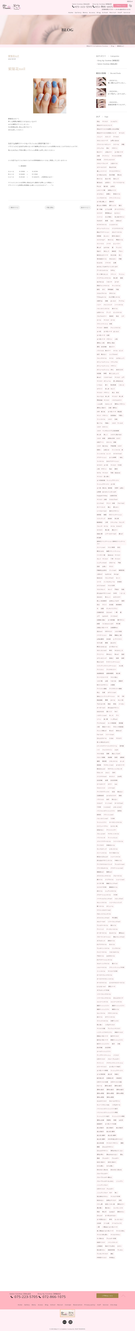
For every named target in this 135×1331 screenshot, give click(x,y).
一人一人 (122, 593)
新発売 (99, 814)
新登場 (99, 515)
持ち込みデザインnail (104, 593)
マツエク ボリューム (104, 381)
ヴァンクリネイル (102, 1021)
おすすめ (106, 247)
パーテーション (102, 635)
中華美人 (112, 1257)
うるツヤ (109, 282)
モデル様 (99, 643)
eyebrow (108, 574)
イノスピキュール (109, 582)
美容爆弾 (119, 604)
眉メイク (109, 711)
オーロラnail (119, 803)
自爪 (108, 799)
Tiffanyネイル (101, 297)
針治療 (99, 537)
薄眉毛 (109, 1120)
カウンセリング (102, 658)
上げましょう (120, 358)
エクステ (99, 213)
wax (112, 221)
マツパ (104, 604)
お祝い (104, 566)
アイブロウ (100, 845)
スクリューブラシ (102, 826)
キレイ (110, 589)
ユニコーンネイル (102, 1002)
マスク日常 (111, 585)
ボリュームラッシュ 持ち (105, 369)
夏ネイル (99, 879)
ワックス (119, 247)
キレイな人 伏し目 (103, 396)
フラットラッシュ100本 (116, 967)
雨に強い (99, 1025)
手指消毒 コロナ (116, 446)
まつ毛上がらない (110, 1215)
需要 (108, 753)
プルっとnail (101, 834)
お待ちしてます (114, 601)
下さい (121, 251)
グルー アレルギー (113, 1059)
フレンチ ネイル (102, 526)
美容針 (110, 518)
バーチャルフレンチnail (104, 898)
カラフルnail (101, 585)
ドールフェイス (117, 1223)
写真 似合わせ (115, 473)
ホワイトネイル (110, 1017)
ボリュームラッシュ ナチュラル (107, 362)
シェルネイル (113, 224)
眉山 (121, 1154)
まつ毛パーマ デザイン (104, 339)
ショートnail (120, 879)
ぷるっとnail (117, 807)
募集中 (121, 681)
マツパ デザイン (102, 415)
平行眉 (118, 624)
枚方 (113, 1044)
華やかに (109, 654)
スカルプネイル (102, 293)
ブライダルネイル (102, 868)
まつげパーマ (120, 765)
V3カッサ (100, 772)
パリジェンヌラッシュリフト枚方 (107, 1108)
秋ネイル (99, 179)
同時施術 (110, 289)
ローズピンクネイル (115, 822)
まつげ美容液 (101, 1074)
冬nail (111, 730)
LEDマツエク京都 (102, 1082)
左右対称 (108, 1047)
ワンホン (120, 1250)
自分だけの (119, 369)
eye (116, 784)
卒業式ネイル (111, 845)
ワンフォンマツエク (114, 1028)
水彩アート (100, 442)
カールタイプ (101, 784)
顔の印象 (99, 1047)
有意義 (99, 373)
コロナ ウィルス (117, 423)
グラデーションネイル (104, 895)
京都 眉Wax (113, 408)
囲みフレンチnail (119, 937)
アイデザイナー (111, 669)
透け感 (107, 530)
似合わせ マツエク (114, 555)
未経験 (110, 757)
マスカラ (119, 738)
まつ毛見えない (102, 1219)
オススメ (112, 776)
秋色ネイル (116, 194)
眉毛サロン (120, 1212)
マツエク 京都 (102, 499)
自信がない (100, 830)
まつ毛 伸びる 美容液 (104, 488)
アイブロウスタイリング (104, 864)
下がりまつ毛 (101, 704)
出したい (106, 236)
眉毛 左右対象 (102, 347)
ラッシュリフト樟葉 (118, 1116)
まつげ (117, 282)
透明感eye (108, 213)
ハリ (98, 750)
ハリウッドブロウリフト (104, 1032)
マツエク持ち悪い (102, 1234)
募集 (106, 643)
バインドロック (113, 1242)
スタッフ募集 (101, 757)
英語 (98, 1212)
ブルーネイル (117, 876)
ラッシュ (121, 274)
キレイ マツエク (102, 559)
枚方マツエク (115, 1036)
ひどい (120, 1246)
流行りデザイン (114, 511)
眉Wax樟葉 (100, 1093)
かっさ (122, 761)
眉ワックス (112, 205)
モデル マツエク (102, 473)
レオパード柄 (101, 190)
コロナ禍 (99, 681)
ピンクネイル (117, 312)
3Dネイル (112, 293)
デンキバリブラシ (112, 608)
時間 (105, 373)
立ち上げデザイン (107, 1147)
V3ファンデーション (115, 515)
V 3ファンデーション (113, 662)
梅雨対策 (121, 570)
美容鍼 (121, 723)
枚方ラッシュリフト (103, 1044)
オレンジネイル (102, 902)
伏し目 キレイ (110, 389)
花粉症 (111, 316)
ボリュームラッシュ (103, 228)
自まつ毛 (108, 179)
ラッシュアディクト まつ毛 (106, 484)
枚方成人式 (100, 1078)
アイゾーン (100, 654)
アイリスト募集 (102, 688)
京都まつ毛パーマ (102, 627)
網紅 (112, 1254)
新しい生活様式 (102, 601)
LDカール (112, 563)
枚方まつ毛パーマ (102, 1040)
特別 (114, 704)
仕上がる (99, 263)
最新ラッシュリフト (103, 1005)
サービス (122, 133)
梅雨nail (109, 872)
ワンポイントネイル (103, 948)
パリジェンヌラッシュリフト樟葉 (107, 1112)
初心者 (118, 673)
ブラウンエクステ (109, 159)
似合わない (100, 1200)
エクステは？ (101, 240)
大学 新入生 (101, 411)
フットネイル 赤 (117, 450)
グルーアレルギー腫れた (104, 1177)
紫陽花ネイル (113, 887)
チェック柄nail (102, 730)
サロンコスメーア (102, 140)
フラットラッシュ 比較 (104, 324)
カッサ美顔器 (112, 723)
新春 (120, 795)
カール (99, 320)
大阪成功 (119, 1078)
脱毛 (98, 289)
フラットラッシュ (114, 198)
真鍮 (110, 635)
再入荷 (117, 518)
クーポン (121, 704)
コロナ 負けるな (102, 446)
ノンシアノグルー (102, 1185)
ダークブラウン (119, 209)
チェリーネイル (102, 952)
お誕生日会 (113, 495)
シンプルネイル (102, 198)
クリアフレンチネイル (104, 278)
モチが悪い (100, 1166)
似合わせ (99, 578)
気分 (117, 316)
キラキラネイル (102, 224)
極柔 (105, 515)
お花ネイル (100, 312)
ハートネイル (119, 304)
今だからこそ (119, 650)
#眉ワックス (115, 1021)
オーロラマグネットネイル (105, 979)
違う (106, 385)
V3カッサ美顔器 (118, 727)
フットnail (112, 570)
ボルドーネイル (117, 232)
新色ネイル (111, 941)
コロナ (110, 419)
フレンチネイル (102, 358)
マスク (111, 566)
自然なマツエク (111, 1200)
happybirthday (102, 495)
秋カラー (99, 152)
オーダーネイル (102, 933)
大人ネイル (112, 933)
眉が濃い (99, 1208)
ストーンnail (101, 547)
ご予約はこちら (120, 5)
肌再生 (120, 811)
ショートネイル (115, 857)
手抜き (117, 589)
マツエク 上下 (119, 377)
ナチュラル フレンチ (117, 522)
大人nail (109, 612)
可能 (117, 289)
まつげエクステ (111, 795)
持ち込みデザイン (113, 708)
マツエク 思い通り (103, 476)
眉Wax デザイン (120, 404)
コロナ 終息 (101, 438)
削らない (115, 799)
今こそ (111, 715)
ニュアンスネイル (110, 891)
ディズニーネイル (112, 929)
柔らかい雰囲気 (102, 205)
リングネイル (116, 948)
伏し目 (99, 434)
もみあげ (112, 1212)
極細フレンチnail (112, 883)
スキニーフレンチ (102, 163)
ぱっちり (113, 301)
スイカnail (114, 616)
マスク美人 (114, 677)
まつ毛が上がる (102, 175)
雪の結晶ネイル (102, 259)
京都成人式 (110, 1078)
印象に (107, 423)
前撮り (117, 1074)
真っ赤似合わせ (118, 381)
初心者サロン (101, 1250)
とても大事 (108, 209)
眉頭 (98, 1158)
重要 (106, 700)
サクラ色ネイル (114, 853)
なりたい (117, 213)
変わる (120, 175)
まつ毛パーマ (119, 152)
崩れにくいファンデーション (106, 696)
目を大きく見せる (102, 1170)
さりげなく (100, 194)
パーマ (109, 243)
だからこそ (108, 404)
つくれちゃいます (107, 624)
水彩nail (119, 221)
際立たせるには (102, 646)
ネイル (111, 358)
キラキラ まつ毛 (102, 465)
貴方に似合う (116, 236)
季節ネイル (119, 240)
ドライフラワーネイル (104, 841)
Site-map (113, 1305)
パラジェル (100, 799)
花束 (98, 566)
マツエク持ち (120, 1231)
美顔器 (99, 765)
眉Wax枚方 (108, 1086)
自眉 (106, 780)
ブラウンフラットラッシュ (115, 1063)
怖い (116, 1192)
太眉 (114, 263)
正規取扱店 (100, 795)
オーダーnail (101, 708)
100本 (115, 895)
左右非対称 (114, 780)
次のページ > (85, 207)
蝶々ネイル (100, 906)
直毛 (110, 1219)
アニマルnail (101, 723)
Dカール (99, 1086)
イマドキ (108, 263)
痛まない (120, 792)
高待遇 (104, 761)
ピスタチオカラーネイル (117, 982)
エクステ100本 (102, 887)
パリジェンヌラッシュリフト (106, 811)
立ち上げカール (102, 738)
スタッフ (108, 137)
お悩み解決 (100, 639)
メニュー (99, 137)
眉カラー (115, 530)
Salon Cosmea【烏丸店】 (108, 64)
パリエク (116, 1055)
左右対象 (99, 780)
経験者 (122, 757)
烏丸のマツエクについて (104, 125)
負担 (123, 654)
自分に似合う (101, 1162)
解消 (116, 469)
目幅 (106, 301)
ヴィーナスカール (118, 182)
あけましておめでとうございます (107, 266)
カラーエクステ (102, 167)
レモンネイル (113, 849)
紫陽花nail (100, 872)
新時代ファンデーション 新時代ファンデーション (111, 542)
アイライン (105, 156)
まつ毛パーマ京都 (110, 1124)
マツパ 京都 (111, 503)
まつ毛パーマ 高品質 (115, 411)
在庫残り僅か (101, 620)
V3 (118, 696)
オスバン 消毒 (111, 442)
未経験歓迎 (100, 673)
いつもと (99, 385)
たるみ (111, 738)
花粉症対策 (111, 1250)
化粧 (123, 589)
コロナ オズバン (102, 427)
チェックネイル (115, 327)
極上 (109, 507)
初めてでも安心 (110, 1246)
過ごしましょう (114, 373)
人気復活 (99, 1246)
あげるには (100, 282)
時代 (110, 650)
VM (123, 696)
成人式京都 (100, 1143)
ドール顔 (106, 1223)
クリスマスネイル (117, 228)
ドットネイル (101, 971)
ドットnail (108, 803)
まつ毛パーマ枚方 (114, 1066)
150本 (99, 807)
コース (99, 582)
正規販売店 (100, 612)
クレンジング (108, 304)
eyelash (105, 616)
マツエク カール (109, 320)
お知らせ (106, 450)
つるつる (113, 681)
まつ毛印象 (111, 620)
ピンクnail (100, 503)
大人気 (121, 666)
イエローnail (108, 377)
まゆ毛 (120, 776)
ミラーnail (111, 788)
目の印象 (112, 175)
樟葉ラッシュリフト (117, 1040)
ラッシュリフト (102, 822)
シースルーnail (102, 511)
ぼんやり (113, 643)
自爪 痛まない (102, 354)
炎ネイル (99, 1017)
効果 (117, 658)
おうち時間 (112, 457)
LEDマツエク (101, 1059)
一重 (116, 612)
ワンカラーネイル (102, 925)
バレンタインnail (102, 818)
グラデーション (102, 457)
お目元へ (108, 182)
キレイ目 (120, 700)
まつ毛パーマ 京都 (103, 335)
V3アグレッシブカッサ (115, 769)
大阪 (119, 1044)
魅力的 (106, 186)
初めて (99, 251)
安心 (98, 604)
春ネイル (115, 308)
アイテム (121, 301)
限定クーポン (106, 727)
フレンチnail (109, 578)
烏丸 (98, 121)
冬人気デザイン (119, 217)
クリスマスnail (102, 776)
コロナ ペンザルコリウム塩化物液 (108, 431)
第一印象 (99, 209)
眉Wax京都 (100, 1120)
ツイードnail (110, 734)
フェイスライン (107, 750)
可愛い (121, 415)
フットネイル (101, 419)
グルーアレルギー (102, 1173)
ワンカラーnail (120, 864)
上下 (98, 616)
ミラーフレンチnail (114, 921)
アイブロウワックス (103, 792)
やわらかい (112, 259)
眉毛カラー (121, 1204)
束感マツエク (101, 1242)
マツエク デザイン (103, 392)
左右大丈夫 (100, 711)
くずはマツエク (110, 1025)
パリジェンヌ (101, 837)
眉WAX (111, 201)
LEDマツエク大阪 (116, 1082)
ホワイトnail (112, 692)
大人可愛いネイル (114, 297)
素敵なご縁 (118, 635)
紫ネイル (113, 925)
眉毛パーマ (111, 986)
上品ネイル (114, 163)
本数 (123, 144)
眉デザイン (121, 620)
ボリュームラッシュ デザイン (106, 366)
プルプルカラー (102, 316)
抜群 (123, 658)
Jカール (113, 700)
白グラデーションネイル (104, 960)
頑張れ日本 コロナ (114, 438)
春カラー (112, 347)
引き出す (99, 221)
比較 (116, 419)
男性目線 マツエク (103, 400)
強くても (99, 423)
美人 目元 (115, 392)
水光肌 (111, 604)
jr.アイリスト (117, 639)
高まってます (116, 753)
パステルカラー (117, 400)
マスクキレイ (101, 589)
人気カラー (108, 152)
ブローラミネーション (104, 937)
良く (120, 255)
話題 (102, 608)
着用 (123, 601)
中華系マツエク (102, 1257)
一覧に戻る (49, 207)
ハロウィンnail (102, 715)
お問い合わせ (115, 140)
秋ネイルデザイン (102, 685)
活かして (116, 179)
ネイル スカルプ (116, 526)
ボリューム (110, 906)
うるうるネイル (114, 952)
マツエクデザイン (114, 171)
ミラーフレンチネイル (104, 994)
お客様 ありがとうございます (106, 492)
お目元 (113, 186)
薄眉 (115, 1120)
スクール (116, 144)
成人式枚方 (100, 1128)
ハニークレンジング (115, 902)
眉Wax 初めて (101, 408)
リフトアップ (101, 518)
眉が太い (108, 1208)
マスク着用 (111, 547)
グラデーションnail (117, 868)
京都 (98, 156)
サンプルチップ (102, 849)
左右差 (109, 639)
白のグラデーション (113, 461)
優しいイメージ (102, 171)
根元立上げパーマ (102, 255)
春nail (99, 377)
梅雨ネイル (115, 1009)
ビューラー (116, 243)
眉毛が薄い (100, 1154)
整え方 (104, 1212)
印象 (120, 259)
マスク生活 (100, 753)
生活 (113, 792)
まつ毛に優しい (102, 201)
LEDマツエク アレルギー (105, 1189)
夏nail (121, 534)
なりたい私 (114, 826)
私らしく (108, 597)
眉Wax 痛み (111, 343)
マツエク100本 (115, 1196)
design (116, 574)
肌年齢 (122, 746)
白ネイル (112, 944)
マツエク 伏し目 (117, 396)
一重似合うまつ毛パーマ (110, 1227)
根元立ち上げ (101, 769)
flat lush (100, 734)
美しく (106, 434)
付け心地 (113, 255)
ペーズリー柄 (101, 555)
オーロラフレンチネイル (104, 975)
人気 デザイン (102, 469)
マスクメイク (101, 788)
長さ (108, 148)
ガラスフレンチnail (103, 918)
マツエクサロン (115, 1234)
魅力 (120, 205)
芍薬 (119, 563)
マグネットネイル (113, 834)
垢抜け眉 (99, 534)
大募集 (113, 685)
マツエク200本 (117, 156)
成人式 (110, 1074)
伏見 (120, 1200)
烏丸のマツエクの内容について (106, 133)
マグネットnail (108, 765)
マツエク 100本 (116, 465)
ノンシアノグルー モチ (104, 1192)
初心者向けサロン (102, 1196)
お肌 (106, 681)
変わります (100, 662)
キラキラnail (117, 453)
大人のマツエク (102, 1101)
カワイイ (99, 389)
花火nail (99, 631)
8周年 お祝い (119, 488)
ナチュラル (100, 148)
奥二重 (106, 719)
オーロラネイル (102, 982)
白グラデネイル (102, 944)
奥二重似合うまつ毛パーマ (105, 1231)
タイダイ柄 (100, 883)
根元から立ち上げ (102, 857)
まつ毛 (99, 331)
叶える (99, 186)
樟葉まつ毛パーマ (102, 1036)
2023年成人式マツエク (115, 1139)
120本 (113, 818)
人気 (116, 339)
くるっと (121, 385)
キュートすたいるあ (103, 1105)
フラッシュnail (108, 814)
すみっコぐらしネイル (104, 914)
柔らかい (116, 507)
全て (103, 289)
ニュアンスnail (102, 563)
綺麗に (109, 194)
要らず (99, 247)
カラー (110, 784)
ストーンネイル (102, 853)
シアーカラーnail (110, 534)
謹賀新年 (99, 1124)
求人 (98, 692)
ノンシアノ (119, 1181)
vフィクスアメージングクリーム (107, 746)
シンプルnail (113, 354)
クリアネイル (109, 879)
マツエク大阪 (101, 1028)
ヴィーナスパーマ (102, 677)
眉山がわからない (112, 1154)
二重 (98, 1227)
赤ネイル (99, 891)
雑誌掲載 (99, 700)
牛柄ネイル (118, 860)
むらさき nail (101, 986)
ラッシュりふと (113, 837)
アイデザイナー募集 (115, 688)
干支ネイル (100, 956)
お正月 (121, 1120)
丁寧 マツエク (115, 559)
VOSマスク (108, 631)
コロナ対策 (118, 631)
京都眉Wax (114, 627)
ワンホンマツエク (102, 1254)
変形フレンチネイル (103, 285)
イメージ (99, 217)
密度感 (99, 236)
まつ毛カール (113, 646)
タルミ (108, 772)
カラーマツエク (102, 1066)
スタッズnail (119, 898)
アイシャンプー (111, 830)
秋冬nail (119, 730)
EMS (113, 772)
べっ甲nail (114, 719)
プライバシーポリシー (104, 144)
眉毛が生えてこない (117, 1150)
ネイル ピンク (118, 350)
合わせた (99, 597)
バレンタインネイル (103, 308)
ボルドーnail (101, 921)
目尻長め (113, 415)
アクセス (116, 137)
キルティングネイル (103, 963)
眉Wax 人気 (101, 343)
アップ (109, 312)
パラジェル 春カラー (104, 350)
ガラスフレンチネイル (104, 876)
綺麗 (98, 624)
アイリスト (100, 669)
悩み (110, 469)
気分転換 (113, 385)
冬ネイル (110, 240)
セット (118, 578)
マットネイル (116, 285)
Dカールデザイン (114, 1101)
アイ (117, 715)
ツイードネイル (118, 841)
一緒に (121, 457)
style (116, 750)
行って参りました (102, 274)
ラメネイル (100, 461)
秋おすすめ (112, 167)
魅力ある (99, 182)
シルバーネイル (102, 967)
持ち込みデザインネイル (104, 860)
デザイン (115, 148)
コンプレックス (118, 1208)
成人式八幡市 (111, 1131)
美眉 (106, 221)
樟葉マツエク (119, 1032)
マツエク (105, 121)
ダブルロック (101, 941)
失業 (103, 692)
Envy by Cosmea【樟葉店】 (109, 60)
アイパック (100, 929)
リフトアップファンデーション (106, 666)
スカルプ (99, 803)
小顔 (98, 727)
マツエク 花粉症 (102, 327)
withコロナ (117, 597)
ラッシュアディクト (117, 1070)
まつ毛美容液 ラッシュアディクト (108, 480)
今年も (113, 270)
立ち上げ (99, 1215)
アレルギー (105, 1158)
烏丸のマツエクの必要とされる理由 (108, 129)
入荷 (106, 522)
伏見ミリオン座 (110, 1204)
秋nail (117, 654)
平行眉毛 (115, 918)
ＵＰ (123, 316)
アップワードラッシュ (104, 1055)
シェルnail (107, 807)
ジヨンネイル (113, 761)
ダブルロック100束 (103, 990)
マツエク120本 (113, 971)
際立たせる (100, 551)
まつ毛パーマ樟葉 (102, 1070)
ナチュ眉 (99, 1204)
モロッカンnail (102, 650)
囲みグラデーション (103, 232)
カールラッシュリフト (104, 1051)
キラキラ (99, 530)
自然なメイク (112, 190)
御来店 (114, 251)
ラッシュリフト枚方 (103, 1116)
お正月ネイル (111, 956)
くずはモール (116, 1105)
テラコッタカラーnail (104, 910)
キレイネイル (101, 1013)
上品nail (99, 574)
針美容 (120, 582)
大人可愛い (108, 217)
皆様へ (99, 450)
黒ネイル (115, 963)
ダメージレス (101, 507)
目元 (119, 547)
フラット (113, 274)
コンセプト (114, 121)
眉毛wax (121, 933)
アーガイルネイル (102, 270)
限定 (109, 704)
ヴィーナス (100, 243)
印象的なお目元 (102, 570)
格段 (121, 278)
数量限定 (99, 522)
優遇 (98, 761)
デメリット (100, 1063)
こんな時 (99, 404)
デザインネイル (113, 1013)
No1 (116, 711)
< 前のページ (14, 207)
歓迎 (116, 757)
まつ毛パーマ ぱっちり (111, 331)
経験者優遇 (110, 673)
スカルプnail (113, 499)
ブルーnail (121, 503)
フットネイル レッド (104, 453)
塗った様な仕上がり (103, 742)
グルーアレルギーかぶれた (105, 1181)
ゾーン (99, 719)
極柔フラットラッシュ (113, 551)
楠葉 (122, 1143)
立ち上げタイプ (118, 998)
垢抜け (111, 658)
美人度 (115, 278)
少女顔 (99, 1223)
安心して (106, 251)
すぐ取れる (100, 1238)
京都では (99, 301)
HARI (115, 593)
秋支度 (99, 159)
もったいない (119, 1219)
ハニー (99, 304)
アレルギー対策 (111, 1238)
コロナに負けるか (116, 434)
